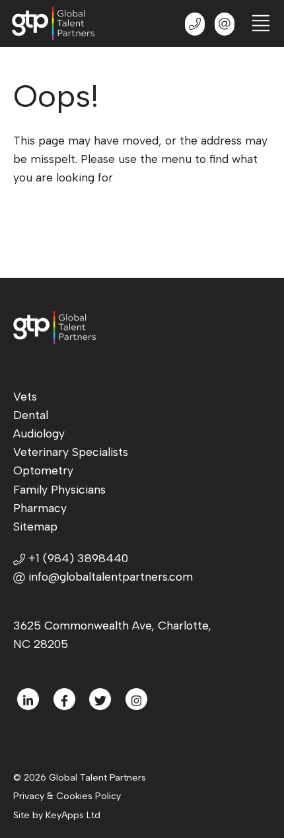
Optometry (43, 470)
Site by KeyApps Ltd (56, 815)
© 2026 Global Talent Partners (79, 777)
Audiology (39, 433)
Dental (30, 415)
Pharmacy (40, 508)
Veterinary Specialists (70, 452)
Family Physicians (59, 489)
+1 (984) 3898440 (76, 558)
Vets (25, 396)
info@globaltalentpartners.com (110, 576)
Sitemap (35, 526)
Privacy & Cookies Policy (67, 796)
